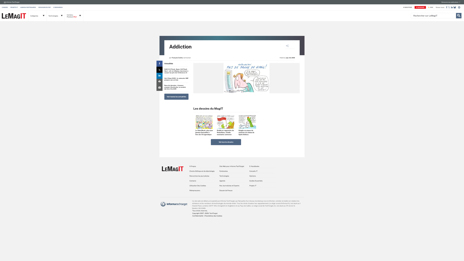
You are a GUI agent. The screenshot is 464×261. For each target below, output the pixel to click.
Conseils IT (253, 171)
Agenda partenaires (28, 7)
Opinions (252, 176)
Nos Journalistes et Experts (229, 186)
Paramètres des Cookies (213, 216)
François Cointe (177, 58)
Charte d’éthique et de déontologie (201, 171)
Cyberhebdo (58, 7)
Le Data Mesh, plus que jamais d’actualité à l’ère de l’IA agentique (204, 132)
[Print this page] (159, 82)
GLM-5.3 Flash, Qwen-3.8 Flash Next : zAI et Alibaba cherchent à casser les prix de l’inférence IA (176, 71)
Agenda (222, 181)
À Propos (192, 166)
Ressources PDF (44, 7)
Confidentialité (197, 216)
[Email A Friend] (159, 88)
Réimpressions (194, 190)
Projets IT (14, 7)
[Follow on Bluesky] (455, 7)
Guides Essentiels (256, 181)
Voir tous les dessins (226, 142)
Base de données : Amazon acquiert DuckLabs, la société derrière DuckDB (175, 87)
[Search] (458, 15)
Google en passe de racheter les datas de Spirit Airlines (246, 132)
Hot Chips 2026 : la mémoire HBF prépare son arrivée (176, 79)
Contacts (192, 181)
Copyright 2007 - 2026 (200, 213)
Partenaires (223, 171)
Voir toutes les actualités (176, 97)
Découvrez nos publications (449, 2)
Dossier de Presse (225, 190)
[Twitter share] (159, 70)
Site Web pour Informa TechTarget (231, 166)
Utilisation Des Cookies (197, 186)
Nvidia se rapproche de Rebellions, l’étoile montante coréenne (225, 132)
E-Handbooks (254, 166)
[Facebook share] (159, 64)
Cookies (5, 7)
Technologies (224, 176)
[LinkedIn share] (159, 76)
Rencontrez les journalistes (199, 176)
